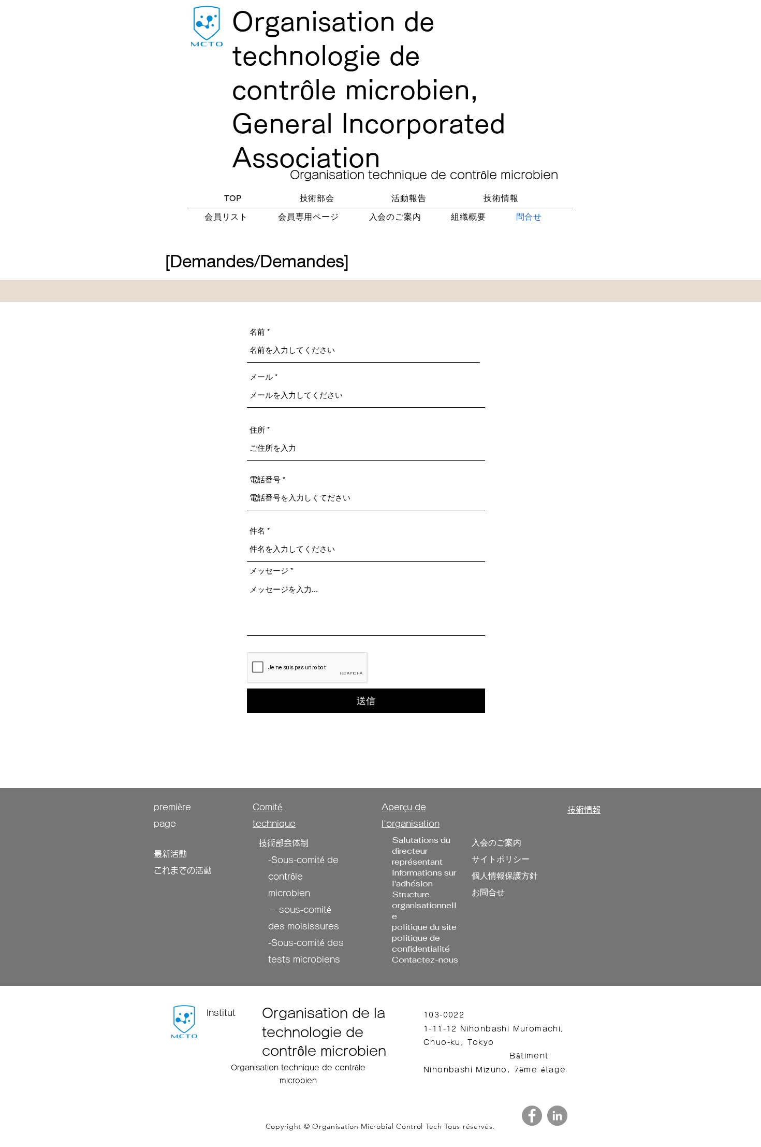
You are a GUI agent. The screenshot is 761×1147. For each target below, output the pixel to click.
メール (261, 377)
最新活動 (170, 854)
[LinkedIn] (557, 1116)
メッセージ (269, 571)
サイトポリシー (501, 859)
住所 (257, 430)
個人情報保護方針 (505, 875)
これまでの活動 (183, 870)
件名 (257, 531)
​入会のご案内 (496, 842)
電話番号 (265, 479)
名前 (257, 332)
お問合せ (488, 892)
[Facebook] (532, 1116)
